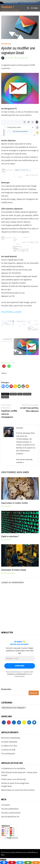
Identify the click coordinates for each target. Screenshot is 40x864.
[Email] (19, 386)
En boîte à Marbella (9, 742)
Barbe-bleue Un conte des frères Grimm (17, 790)
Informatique (6, 44)
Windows (5, 397)
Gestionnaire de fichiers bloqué (13, 570)
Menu (36, 8)
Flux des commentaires (10, 812)
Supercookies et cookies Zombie (14, 503)
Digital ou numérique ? (10, 536)
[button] (7, 323)
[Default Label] (14, 722)
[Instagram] (8, 722)
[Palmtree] (29, 722)
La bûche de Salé (8, 749)
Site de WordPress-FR (10, 816)
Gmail (20, 394)
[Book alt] (34, 722)
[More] (27, 386)
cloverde (10, 58)
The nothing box (8, 753)
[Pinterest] (11, 386)
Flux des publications (10, 808)
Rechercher (6, 689)
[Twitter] (7, 386)
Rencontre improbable (10, 738)
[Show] (24, 722)
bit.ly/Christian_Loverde (11, 312)
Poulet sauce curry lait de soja (13, 779)
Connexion (5, 805)
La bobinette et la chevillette (13, 768)
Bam (3, 855)
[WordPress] (23, 386)
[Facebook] (3, 386)
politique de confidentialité (16, 674)
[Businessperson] (19, 722)
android (13, 394)
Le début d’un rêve (9, 745)
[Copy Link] (15, 386)
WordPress (32, 852)
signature (27, 394)
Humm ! (7, 7)
